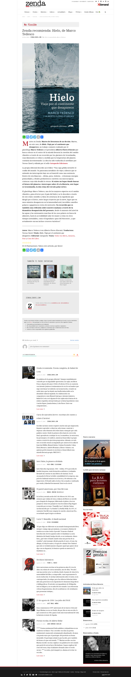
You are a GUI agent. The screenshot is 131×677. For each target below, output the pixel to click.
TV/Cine (78, 12)
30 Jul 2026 (95, 604)
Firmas (27, 12)
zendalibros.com (35, 37)
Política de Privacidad (63, 672)
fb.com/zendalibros (41, 305)
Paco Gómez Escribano (54, 464)
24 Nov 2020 (25, 37)
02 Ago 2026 (95, 594)
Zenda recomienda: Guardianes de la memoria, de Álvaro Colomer (50, 282)
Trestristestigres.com (45, 672)
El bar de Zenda (96, 592)
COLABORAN (75, 1)
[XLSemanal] (103, 4)
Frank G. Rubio (52, 563)
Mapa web (83, 672)
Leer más (40, 409)
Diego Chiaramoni (52, 522)
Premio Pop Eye (105, 672)
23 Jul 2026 (95, 615)
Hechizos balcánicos (45, 560)
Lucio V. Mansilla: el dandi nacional (51, 519)
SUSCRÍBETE (83, 1)
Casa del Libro (33, 238)
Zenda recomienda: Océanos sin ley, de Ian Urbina (33, 281)
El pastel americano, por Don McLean (52, 489)
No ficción (35, 16)
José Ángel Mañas (52, 603)
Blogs (70, 12)
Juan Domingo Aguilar (54, 624)
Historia (43, 12)
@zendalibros (65, 303)
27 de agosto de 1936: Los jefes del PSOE (53, 600)
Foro (97, 12)
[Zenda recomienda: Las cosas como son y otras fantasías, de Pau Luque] (67, 271)
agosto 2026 (89, 624)
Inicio (23, 16)
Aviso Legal (54, 672)
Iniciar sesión (74, 340)
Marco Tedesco (61, 37)
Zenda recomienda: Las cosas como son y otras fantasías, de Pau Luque (66, 282)
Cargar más (50, 662)
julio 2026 (88, 628)
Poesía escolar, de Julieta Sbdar (50, 621)
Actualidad (61, 12)
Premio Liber (96, 672)
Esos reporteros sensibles (100, 600)
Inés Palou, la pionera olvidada (49, 461)
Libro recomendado (50, 37)
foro (31, 322)
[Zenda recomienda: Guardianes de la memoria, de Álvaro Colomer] (50, 271)
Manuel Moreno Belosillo (55, 492)
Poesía (35, 12)
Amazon (71, 236)
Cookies (72, 672)
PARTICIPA (90, 1)
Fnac (24, 238)
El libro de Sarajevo (98, 610)
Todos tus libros (61, 236)
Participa (77, 672)
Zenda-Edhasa (89, 12)
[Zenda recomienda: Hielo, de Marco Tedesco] (50, 88)
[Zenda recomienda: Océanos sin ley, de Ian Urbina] (34, 271)
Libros (52, 12)
